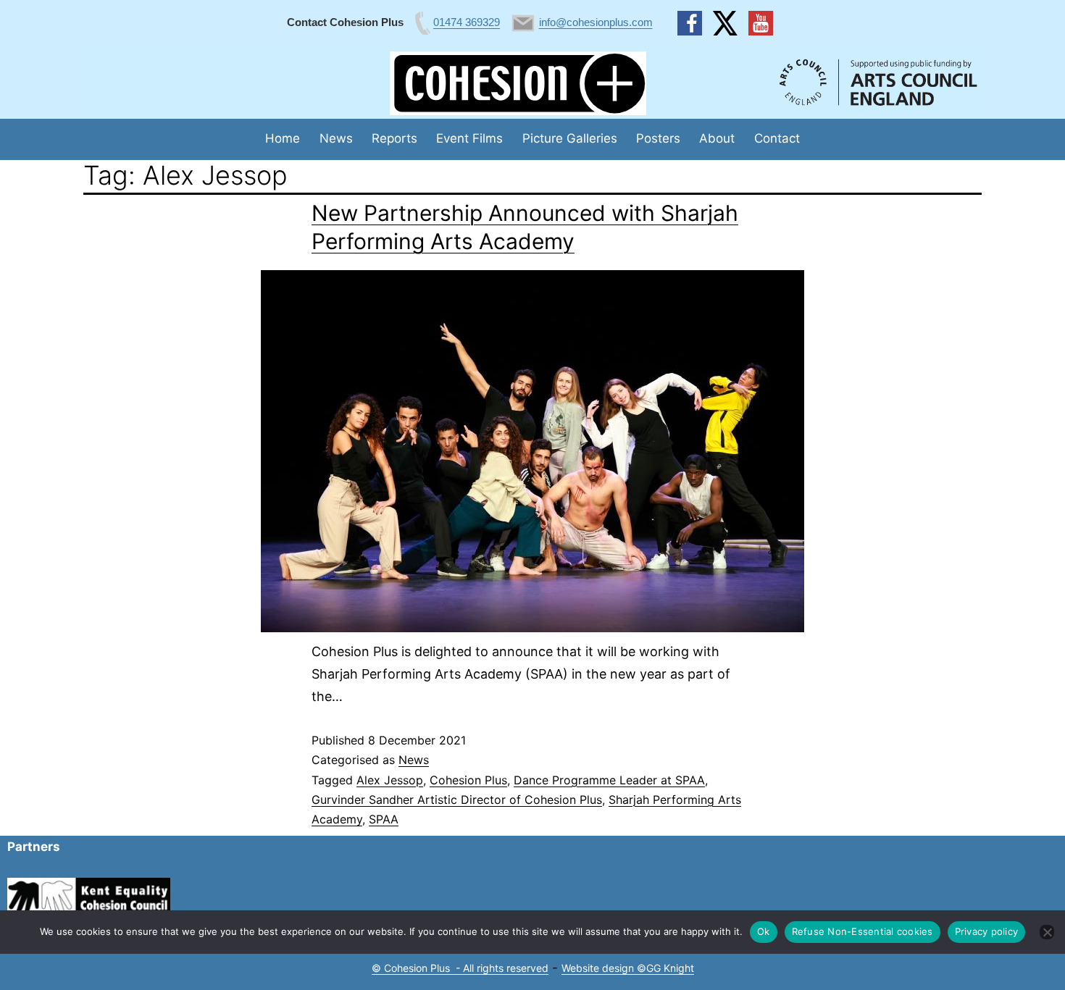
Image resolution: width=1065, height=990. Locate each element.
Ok (763, 931)
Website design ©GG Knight (627, 968)
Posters (658, 138)
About (717, 138)
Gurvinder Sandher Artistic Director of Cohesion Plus (457, 799)
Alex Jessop (389, 780)
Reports (394, 138)
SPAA (383, 819)
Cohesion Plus (468, 780)
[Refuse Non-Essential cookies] (1047, 932)
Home (282, 138)
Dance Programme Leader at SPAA (609, 780)
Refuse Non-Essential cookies (862, 931)
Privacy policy (987, 931)
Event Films (469, 138)
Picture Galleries (569, 138)
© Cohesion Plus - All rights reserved (460, 968)
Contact (777, 138)
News (336, 138)
